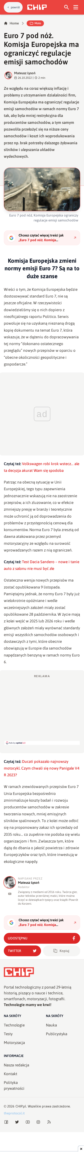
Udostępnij (17, 938)
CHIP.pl (20, 1106)
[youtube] (10, 894)
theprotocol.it (14, 1113)
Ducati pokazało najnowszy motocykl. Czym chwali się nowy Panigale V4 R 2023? (41, 768)
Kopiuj (64, 951)
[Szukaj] (67, 7)
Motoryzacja (14, 1042)
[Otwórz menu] (75, 7)
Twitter (14, 951)
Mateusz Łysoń (24, 73)
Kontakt (10, 1074)
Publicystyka (56, 1034)
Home (14, 23)
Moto (37, 23)
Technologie (14, 1025)
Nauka (51, 1025)
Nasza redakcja (16, 1065)
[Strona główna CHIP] (36, 7)
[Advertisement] (42, 709)
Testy (8, 1034)
